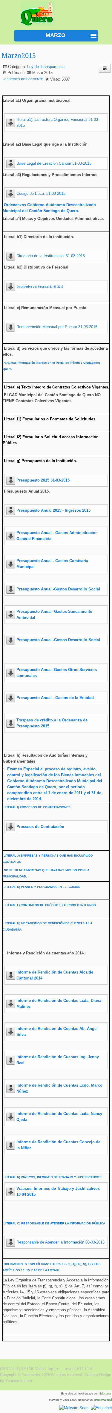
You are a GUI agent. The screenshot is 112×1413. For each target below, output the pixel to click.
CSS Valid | (10, 1368)
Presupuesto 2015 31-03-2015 (43, 480)
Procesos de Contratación (40, 826)
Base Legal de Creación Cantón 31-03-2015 (53, 163)
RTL (80, 1368)
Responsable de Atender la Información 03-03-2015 (60, 1242)
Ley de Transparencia (46, 66)
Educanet (105, 1393)
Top (50, 1368)
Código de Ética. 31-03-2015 (40, 193)
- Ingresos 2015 (53, 510)
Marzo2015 (18, 55)
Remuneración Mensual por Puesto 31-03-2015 (56, 327)
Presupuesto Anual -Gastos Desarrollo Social (58, 589)
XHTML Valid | (34, 1368)
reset (69, 1368)
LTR (88, 1368)
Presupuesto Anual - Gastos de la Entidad (55, 697)
